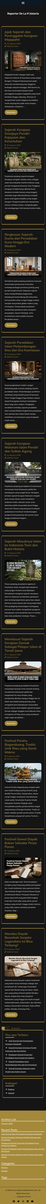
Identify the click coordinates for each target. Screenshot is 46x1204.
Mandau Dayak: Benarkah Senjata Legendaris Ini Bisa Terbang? (19, 939)
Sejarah (11, 1093)
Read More (11, 112)
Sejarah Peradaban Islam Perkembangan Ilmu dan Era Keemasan (22, 346)
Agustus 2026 (7, 1123)
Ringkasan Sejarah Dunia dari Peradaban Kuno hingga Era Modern (21, 240)
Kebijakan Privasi (24, 1196)
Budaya (11, 1089)
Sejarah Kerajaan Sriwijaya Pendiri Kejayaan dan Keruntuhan (17, 135)
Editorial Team (12, 46)
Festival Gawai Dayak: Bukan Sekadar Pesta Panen (21, 843)
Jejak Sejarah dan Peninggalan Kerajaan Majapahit (21, 36)
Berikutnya (15, 1028)
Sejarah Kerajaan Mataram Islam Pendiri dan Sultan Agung (21, 447)
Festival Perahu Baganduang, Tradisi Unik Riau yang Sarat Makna (20, 746)
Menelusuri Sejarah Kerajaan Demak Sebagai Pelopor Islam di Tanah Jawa (23, 645)
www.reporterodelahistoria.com (25, 1190)
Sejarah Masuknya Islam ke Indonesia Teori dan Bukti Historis (23, 545)
